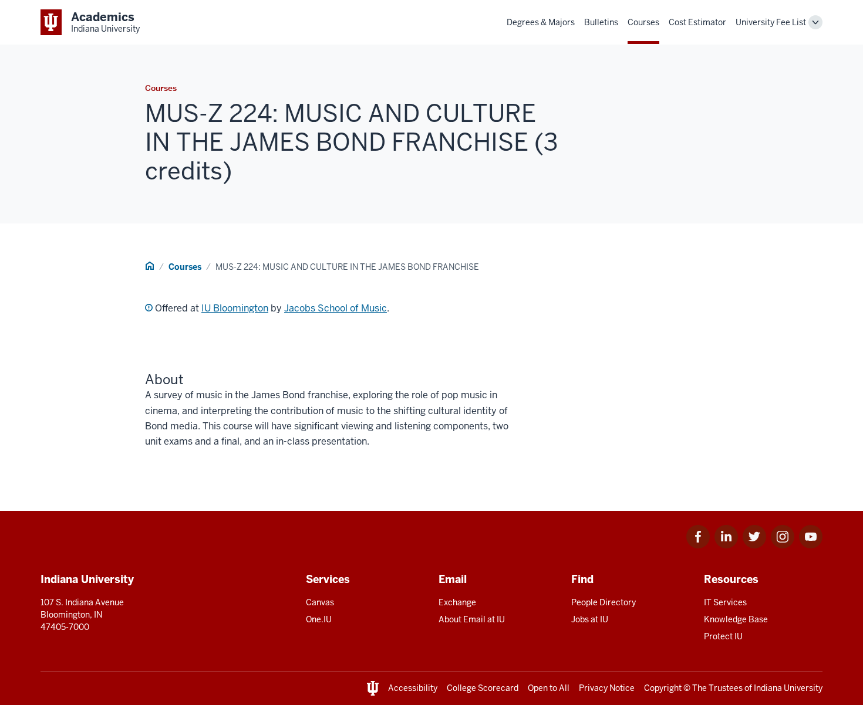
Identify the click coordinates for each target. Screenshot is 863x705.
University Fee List (771, 22)
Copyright (663, 688)
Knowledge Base (736, 619)
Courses (643, 22)
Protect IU (723, 636)
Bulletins (601, 22)
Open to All (548, 688)
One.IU (319, 619)
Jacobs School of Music (335, 308)
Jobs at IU (589, 619)
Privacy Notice (607, 688)
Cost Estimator (697, 22)
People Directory (603, 602)
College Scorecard (482, 688)
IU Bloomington (234, 308)
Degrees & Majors (541, 22)
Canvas (320, 602)
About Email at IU (472, 619)
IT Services (725, 602)
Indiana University (788, 688)
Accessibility (412, 688)
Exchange (457, 602)
